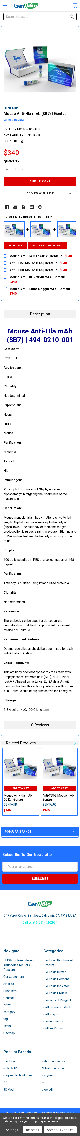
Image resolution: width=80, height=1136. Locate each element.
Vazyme (47, 1075)
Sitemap (9, 1033)
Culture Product (53, 1028)
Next (74, 743)
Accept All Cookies (60, 1130)
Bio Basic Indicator (56, 986)
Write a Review (14, 120)
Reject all (32, 1130)
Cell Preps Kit (52, 1014)
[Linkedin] (31, 206)
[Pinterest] (39, 206)
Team (7, 1026)
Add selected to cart (47, 245)
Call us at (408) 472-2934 (40, 922)
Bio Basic (9, 1061)
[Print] (23, 206)
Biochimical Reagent (57, 1000)
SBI (5, 1082)
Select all (16, 245)
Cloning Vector (53, 1021)
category (9, 1012)
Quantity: (12, 161)
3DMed (8, 1089)
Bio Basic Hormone (56, 979)
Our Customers (13, 977)
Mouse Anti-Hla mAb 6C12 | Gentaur (18, 797)
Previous (69, 743)
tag (5, 1019)
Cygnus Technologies (18, 1075)
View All (47, 1089)
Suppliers (10, 991)
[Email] (15, 206)
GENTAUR (10, 1068)
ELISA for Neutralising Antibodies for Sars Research (18, 965)
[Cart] (75, 5)
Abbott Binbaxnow (54, 1068)
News (7, 1005)
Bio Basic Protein (55, 993)
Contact (8, 998)
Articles (8, 984)
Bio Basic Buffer (54, 972)
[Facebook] (7, 206)
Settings (12, 1130)
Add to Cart (20, 788)
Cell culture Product (56, 1007)
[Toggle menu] (5, 5)
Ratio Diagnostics (54, 1061)
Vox (44, 1082)
